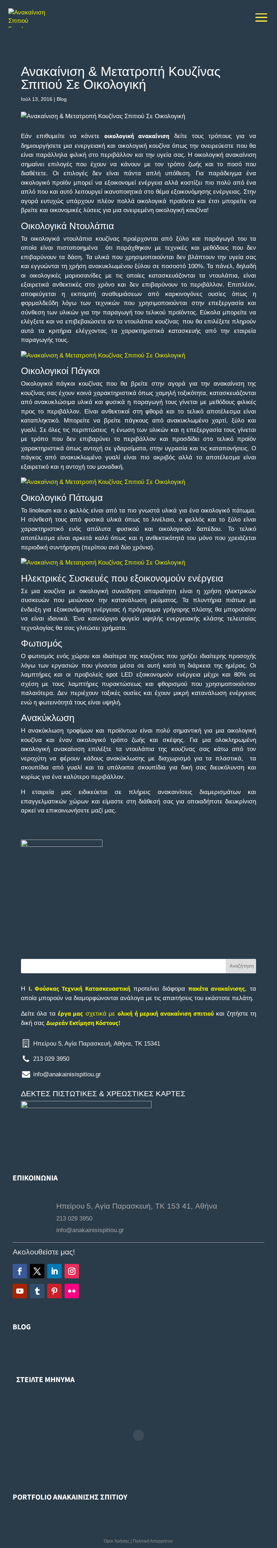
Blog (62, 99)
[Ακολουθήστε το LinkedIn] (54, 1271)
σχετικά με (136, 1013)
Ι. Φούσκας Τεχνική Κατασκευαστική (79, 989)
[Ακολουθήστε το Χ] (37, 1271)
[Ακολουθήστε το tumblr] (37, 1291)
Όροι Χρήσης (116, 1541)
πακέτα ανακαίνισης (216, 989)
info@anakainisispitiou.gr (67, 1074)
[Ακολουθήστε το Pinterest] (54, 1291)
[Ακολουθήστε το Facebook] (20, 1271)
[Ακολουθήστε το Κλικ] (72, 1291)
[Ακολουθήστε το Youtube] (20, 1291)
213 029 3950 (51, 1058)
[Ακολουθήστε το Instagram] (72, 1271)
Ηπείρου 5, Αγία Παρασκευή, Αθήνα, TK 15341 (96, 1043)
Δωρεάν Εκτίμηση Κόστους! (83, 1023)
